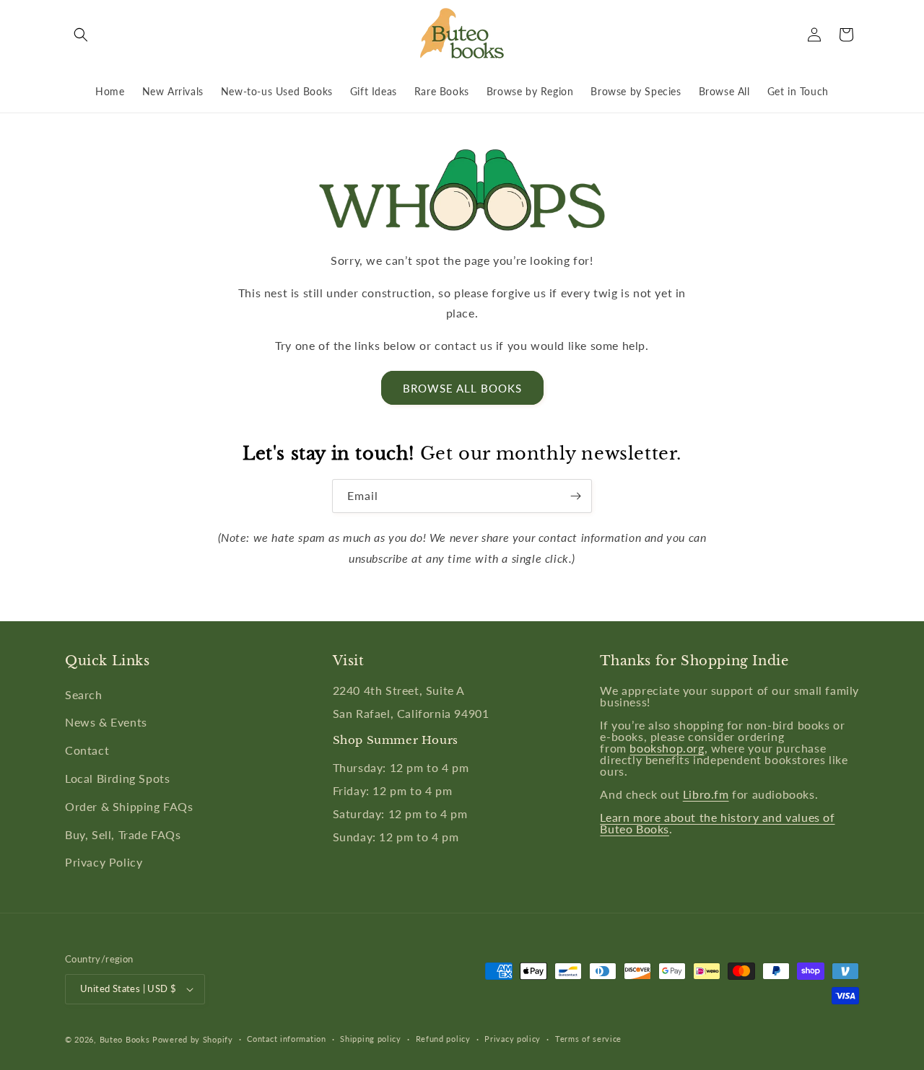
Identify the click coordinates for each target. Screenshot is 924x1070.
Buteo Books (125, 1039)
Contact (87, 750)
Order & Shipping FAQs (129, 806)
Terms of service (588, 1038)
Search (84, 694)
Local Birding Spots (117, 778)
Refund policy (443, 1038)
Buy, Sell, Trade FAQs (123, 834)
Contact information (286, 1038)
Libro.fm (706, 794)
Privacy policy (512, 1038)
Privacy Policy (103, 862)
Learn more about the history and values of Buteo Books (717, 823)
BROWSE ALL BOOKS (462, 388)
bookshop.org (666, 748)
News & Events (106, 722)
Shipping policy (370, 1038)
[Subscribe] (575, 496)
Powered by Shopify (192, 1039)
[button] (81, 35)
